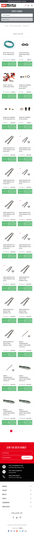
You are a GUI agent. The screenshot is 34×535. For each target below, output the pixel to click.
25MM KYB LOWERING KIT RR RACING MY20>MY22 (25, 86)
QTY (4, 64)
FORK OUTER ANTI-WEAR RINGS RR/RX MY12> (24, 54)
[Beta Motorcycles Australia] (9, 5)
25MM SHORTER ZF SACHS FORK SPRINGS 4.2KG (24, 279)
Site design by (15, 528)
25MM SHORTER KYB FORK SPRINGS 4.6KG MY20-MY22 (9, 214)
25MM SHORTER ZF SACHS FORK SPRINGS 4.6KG (24, 311)
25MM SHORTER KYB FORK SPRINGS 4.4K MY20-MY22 (8, 182)
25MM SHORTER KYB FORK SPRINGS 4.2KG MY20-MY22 (9, 149)
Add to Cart (11, 64)
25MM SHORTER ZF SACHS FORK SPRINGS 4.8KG (8, 343)
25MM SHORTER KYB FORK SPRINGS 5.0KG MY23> (9, 279)
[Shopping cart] (28, 5)
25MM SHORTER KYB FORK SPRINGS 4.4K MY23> (24, 182)
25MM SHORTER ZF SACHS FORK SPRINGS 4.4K (8, 311)
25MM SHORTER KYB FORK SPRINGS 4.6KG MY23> (25, 214)
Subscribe (27, 457)
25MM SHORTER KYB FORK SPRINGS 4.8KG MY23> (25, 246)
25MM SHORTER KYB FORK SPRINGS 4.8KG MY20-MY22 (9, 246)
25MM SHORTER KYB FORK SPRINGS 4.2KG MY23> (25, 149)
